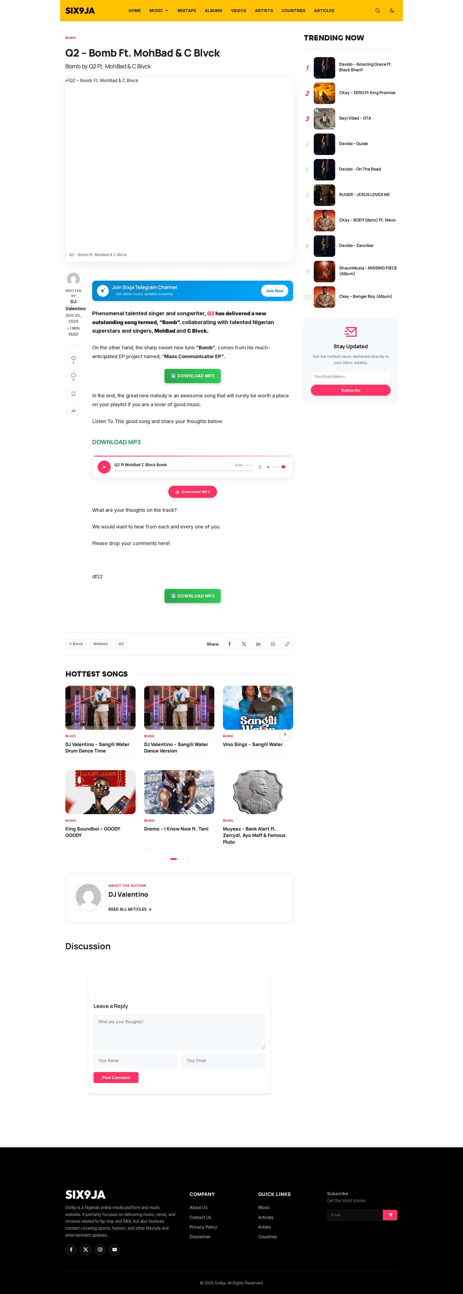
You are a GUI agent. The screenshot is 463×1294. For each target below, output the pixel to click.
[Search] (377, 10)
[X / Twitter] (244, 644)
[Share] (73, 410)
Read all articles (128, 909)
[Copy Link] (287, 644)
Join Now (274, 290)
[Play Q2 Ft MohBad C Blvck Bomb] (104, 467)
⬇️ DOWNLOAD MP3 (192, 376)
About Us (198, 1207)
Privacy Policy (203, 1227)
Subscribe (350, 390)
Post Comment (116, 1077)
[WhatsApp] (273, 644)
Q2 (210, 313)
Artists (264, 1227)
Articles (265, 1217)
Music (70, 38)
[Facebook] (229, 644)
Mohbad (101, 644)
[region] (179, 773)
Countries (267, 1236)
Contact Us (200, 1217)
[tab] (173, 859)
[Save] (73, 393)
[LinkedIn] (258, 644)
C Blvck (76, 644)
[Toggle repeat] (260, 467)
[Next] (285, 734)
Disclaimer (200, 1236)
